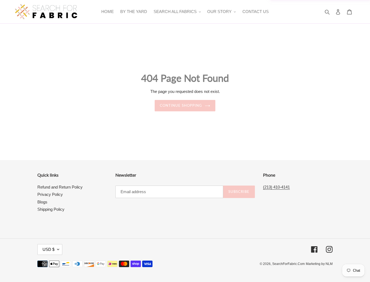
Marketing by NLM (319, 264)
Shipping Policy (50, 209)
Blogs (42, 202)
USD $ (48, 249)
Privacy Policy (50, 194)
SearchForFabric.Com (288, 264)
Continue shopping (181, 105)
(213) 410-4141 (276, 187)
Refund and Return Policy (60, 187)
